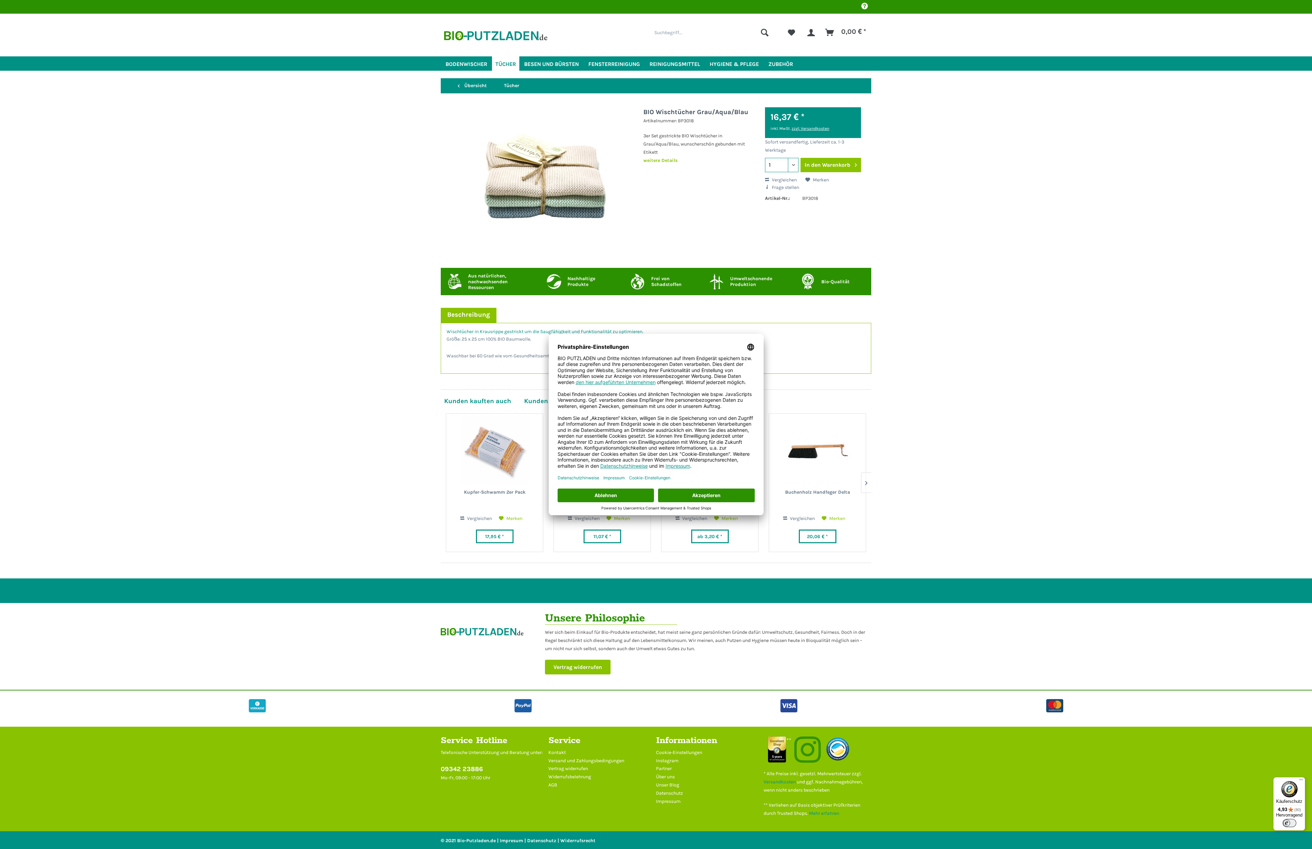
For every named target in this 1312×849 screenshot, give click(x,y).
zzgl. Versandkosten (810, 128)
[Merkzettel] (791, 32)
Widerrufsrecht (578, 841)
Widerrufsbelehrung (569, 777)
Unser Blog (667, 785)
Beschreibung (468, 314)
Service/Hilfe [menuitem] (864, 7)
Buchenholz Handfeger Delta (817, 492)
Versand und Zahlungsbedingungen (586, 761)
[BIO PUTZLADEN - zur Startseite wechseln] (495, 38)
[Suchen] (764, 32)
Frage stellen (785, 187)
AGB (552, 785)
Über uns (665, 777)
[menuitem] (711, 32)
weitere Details (660, 160)
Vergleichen (784, 180)
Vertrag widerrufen (578, 667)
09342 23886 (462, 769)
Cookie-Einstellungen (679, 752)
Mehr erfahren (824, 813)
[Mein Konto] (811, 32)
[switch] (1289, 823)
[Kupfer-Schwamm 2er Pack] (494, 451)
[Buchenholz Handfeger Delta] (817, 451)
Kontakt (557, 752)
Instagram (667, 761)
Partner (664, 768)
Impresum (511, 841)
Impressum (668, 801)
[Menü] (1301, 781)
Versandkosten (780, 782)
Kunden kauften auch (477, 401)
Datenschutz (669, 793)
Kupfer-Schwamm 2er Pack (494, 492)
